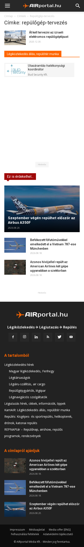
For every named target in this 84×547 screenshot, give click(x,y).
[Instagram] (24, 337)
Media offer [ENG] (60, 529)
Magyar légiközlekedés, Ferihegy (31, 371)
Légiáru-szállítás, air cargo (27, 384)
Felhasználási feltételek (25, 534)
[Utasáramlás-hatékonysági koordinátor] (16, 70)
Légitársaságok (19, 378)
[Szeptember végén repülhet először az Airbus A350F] (42, 209)
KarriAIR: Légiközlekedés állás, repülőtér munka (37, 410)
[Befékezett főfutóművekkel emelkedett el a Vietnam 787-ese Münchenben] (15, 245)
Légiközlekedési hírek (19, 365)
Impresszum (17, 529)
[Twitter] (59, 337)
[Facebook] (13, 337)
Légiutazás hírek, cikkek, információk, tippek (34, 403)
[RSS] (48, 337)
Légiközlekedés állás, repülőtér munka (33, 54)
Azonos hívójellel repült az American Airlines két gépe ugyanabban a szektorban (49, 266)
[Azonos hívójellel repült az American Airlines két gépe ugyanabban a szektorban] (15, 267)
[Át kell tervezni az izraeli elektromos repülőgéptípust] (15, 37)
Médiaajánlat (37, 529)
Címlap (8, 16)
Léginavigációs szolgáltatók (28, 397)
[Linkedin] (36, 337)
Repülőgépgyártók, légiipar (27, 390)
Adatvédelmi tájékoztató (58, 534)
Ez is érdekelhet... (20, 176)
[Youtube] (71, 337)
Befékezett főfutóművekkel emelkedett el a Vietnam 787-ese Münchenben (53, 244)
